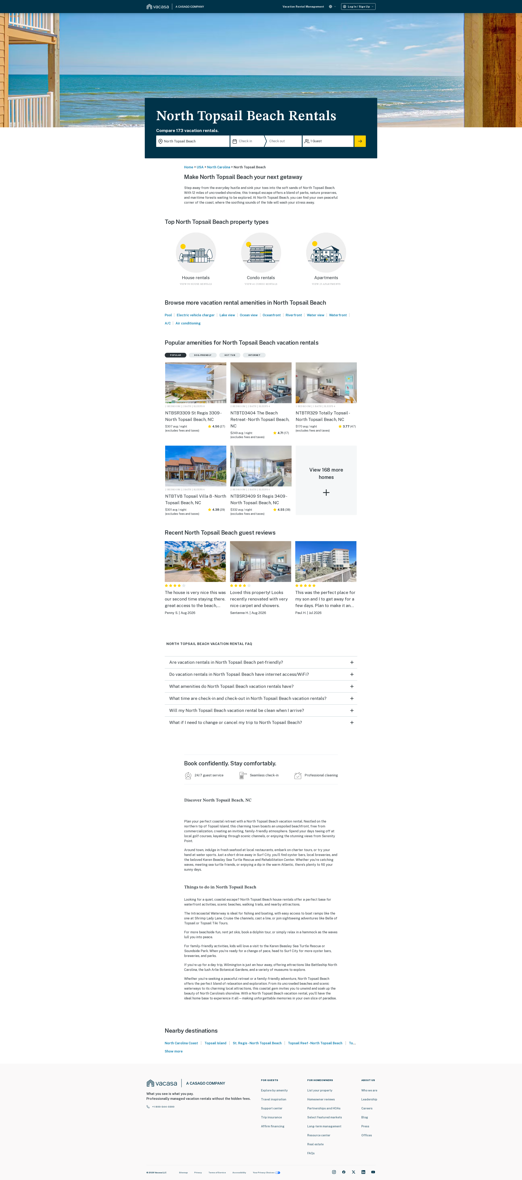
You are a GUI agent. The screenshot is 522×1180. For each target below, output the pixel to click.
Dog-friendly (202, 355)
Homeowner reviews (321, 1099)
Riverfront (294, 315)
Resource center (318, 1135)
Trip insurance (271, 1117)
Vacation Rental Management (303, 6)
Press (365, 1126)
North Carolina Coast (181, 1043)
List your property (319, 1090)
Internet (254, 355)
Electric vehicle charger (196, 315)
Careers (367, 1108)
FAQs (311, 1153)
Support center (271, 1108)
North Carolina (218, 167)
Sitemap (183, 1172)
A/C (168, 323)
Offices (366, 1135)
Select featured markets (324, 1117)
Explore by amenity (274, 1090)
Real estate (315, 1144)
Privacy (198, 1172)
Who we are (369, 1090)
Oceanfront (272, 315)
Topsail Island (215, 1043)
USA (200, 167)
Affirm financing (272, 1126)
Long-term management (324, 1126)
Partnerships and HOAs (324, 1108)
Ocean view (249, 315)
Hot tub (230, 355)
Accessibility (239, 1172)
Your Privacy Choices (263, 1172)
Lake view (227, 315)
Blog (364, 1117)
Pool (168, 315)
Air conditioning (188, 323)
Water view (315, 315)
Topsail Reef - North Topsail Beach (315, 1043)
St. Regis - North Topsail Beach (257, 1043)
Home (188, 167)
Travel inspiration (273, 1099)
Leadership (369, 1099)
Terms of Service (217, 1172)
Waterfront (338, 315)
